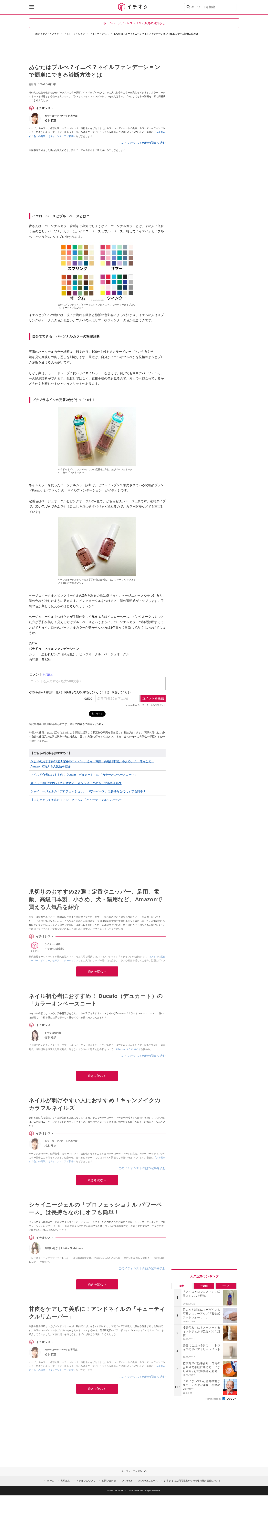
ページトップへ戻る (131, 1471)
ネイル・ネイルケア (74, 33)
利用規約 (65, 1480)
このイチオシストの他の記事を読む (142, 142)
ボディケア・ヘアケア (47, 33)
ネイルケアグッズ (99, 33)
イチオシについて (86, 1480)
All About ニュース (148, 1480)
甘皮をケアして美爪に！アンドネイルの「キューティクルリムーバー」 (77, 799)
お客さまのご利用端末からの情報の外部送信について (192, 1480)
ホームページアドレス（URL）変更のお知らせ (134, 23)
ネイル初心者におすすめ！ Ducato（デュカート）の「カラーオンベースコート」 (84, 774)
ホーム (50, 1480)
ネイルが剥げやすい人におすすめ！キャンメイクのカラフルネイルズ (76, 783)
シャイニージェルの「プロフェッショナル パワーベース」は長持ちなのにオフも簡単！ (88, 791)
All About (127, 1480)
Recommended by (213, 1399)
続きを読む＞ (97, 971)
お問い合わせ (109, 1480)
